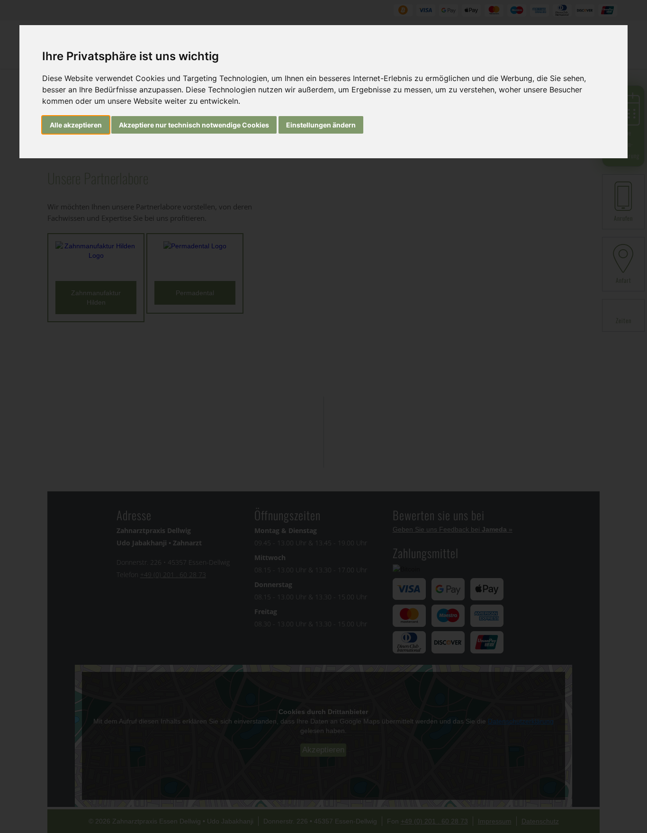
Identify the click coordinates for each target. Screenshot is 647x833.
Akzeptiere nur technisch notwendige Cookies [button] (194, 125)
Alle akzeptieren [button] (76, 125)
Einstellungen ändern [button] (321, 125)
